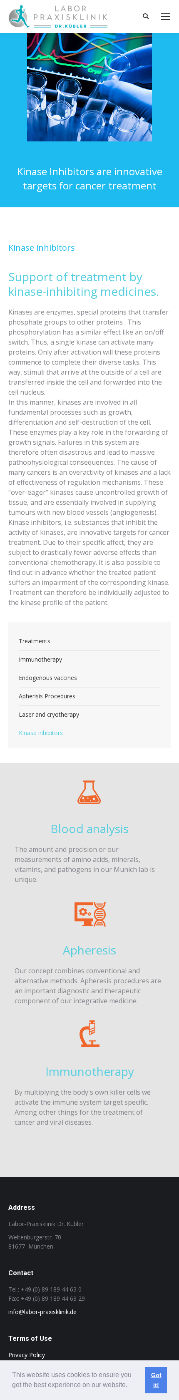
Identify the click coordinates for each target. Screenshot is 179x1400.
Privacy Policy (26, 1355)
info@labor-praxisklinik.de (42, 1312)
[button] (130, 1386)
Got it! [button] (156, 1380)
